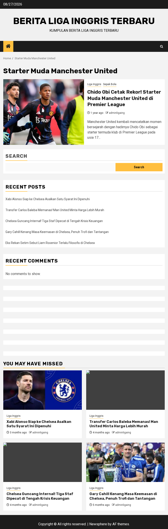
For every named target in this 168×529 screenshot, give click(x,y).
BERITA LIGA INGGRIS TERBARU (84, 21)
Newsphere (98, 524)
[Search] (161, 46)
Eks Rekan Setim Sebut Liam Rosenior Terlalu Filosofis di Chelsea (50, 243)
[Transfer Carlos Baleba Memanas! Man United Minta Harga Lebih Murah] (125, 390)
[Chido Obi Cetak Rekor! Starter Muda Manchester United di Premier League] (43, 112)
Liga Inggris (94, 84)
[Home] (8, 47)
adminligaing (117, 112)
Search (16, 156)
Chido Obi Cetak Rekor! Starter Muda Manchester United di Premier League (124, 98)
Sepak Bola (109, 84)
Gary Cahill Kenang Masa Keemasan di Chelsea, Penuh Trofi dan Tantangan (57, 232)
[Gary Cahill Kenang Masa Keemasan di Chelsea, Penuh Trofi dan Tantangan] (125, 462)
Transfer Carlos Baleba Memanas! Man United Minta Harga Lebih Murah (54, 210)
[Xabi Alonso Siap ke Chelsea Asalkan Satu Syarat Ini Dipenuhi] (42, 390)
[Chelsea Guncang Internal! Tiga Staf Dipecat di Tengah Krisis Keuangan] (42, 462)
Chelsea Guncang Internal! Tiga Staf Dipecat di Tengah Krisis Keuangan (54, 221)
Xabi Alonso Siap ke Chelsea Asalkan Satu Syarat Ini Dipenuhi (47, 199)
